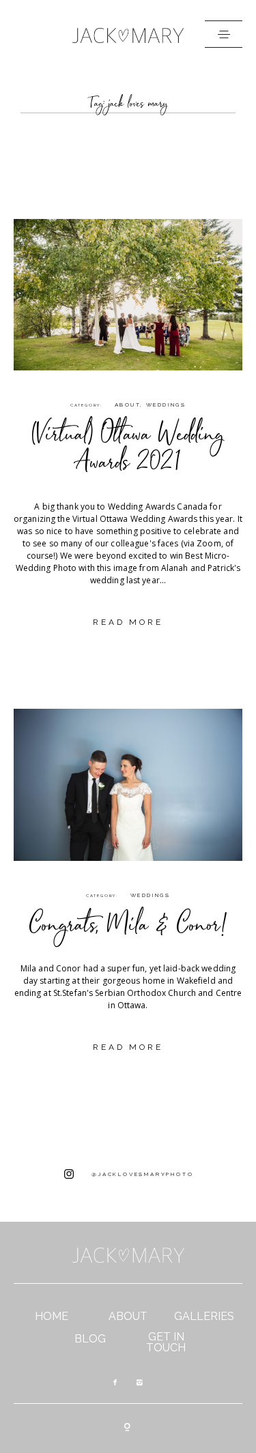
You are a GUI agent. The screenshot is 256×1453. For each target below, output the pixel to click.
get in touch (166, 1342)
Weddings (166, 404)
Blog (90, 1339)
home (51, 1316)
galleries (204, 1316)
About (127, 404)
